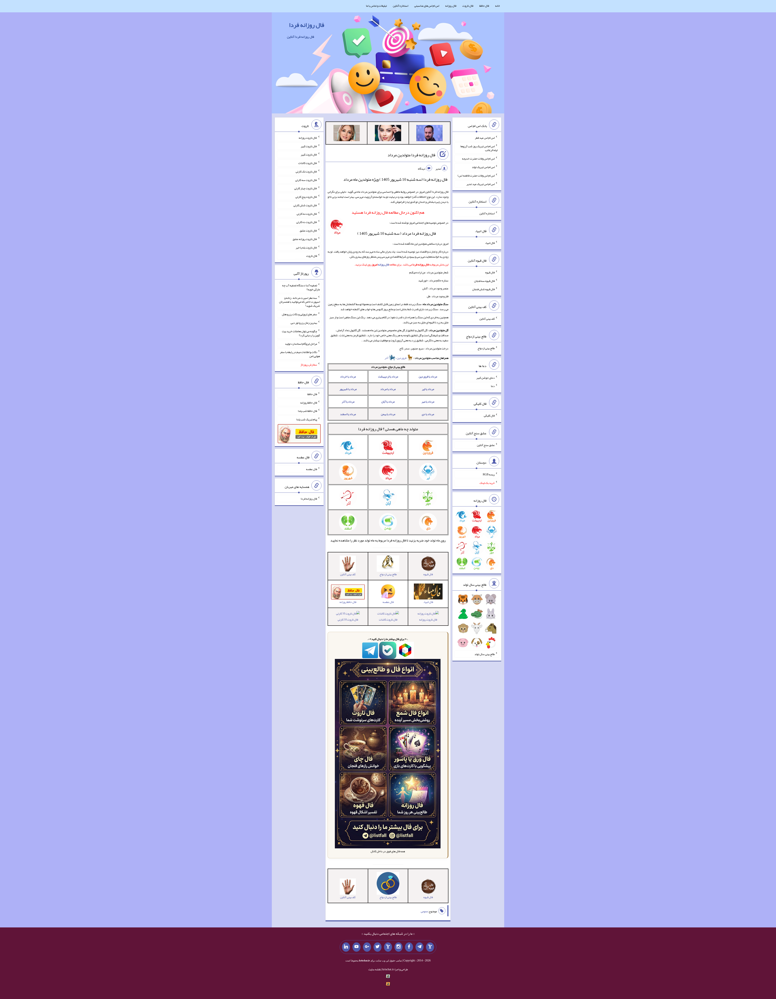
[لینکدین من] (346, 947)
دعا (493, 386)
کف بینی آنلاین (487, 318)
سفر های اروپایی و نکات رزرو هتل (299, 314)
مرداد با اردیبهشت (388, 376)
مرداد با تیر (428, 389)
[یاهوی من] (430, 947)
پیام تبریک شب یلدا (306, 419)
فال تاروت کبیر (309, 146)
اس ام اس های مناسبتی (426, 5)
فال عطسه (311, 469)
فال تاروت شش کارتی (305, 205)
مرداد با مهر (428, 401)
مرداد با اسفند (348, 414)
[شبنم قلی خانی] (346, 134)
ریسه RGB (489, 474)
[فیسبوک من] (409, 947)
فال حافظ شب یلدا (307, 411)
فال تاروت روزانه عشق (305, 239)
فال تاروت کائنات (388, 619)
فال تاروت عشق (308, 230)
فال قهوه (490, 272)
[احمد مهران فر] (429, 134)
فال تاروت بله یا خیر (306, 247)
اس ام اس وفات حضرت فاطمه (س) (476, 175)
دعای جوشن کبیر (485, 377)
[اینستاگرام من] (398, 947)
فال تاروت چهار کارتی (305, 188)
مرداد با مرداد (388, 389)
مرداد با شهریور (348, 389)
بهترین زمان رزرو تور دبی (304, 323)
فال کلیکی (489, 415)
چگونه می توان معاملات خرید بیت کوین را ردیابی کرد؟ (301, 333)
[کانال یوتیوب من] (356, 947)
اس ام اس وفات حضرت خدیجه (478, 158)
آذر (387, 358)
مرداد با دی (428, 414)
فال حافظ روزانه (308, 402)
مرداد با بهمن (388, 414)
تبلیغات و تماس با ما (376, 5)
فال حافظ (484, 5)
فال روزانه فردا (306, 25)
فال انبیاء (490, 243)
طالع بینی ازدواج (486, 348)
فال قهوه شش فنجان (483, 289)
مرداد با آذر (348, 401)
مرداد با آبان (388, 401)
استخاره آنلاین (400, 5)
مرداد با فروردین (428, 376)
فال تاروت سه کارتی (306, 180)
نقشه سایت (374, 969)
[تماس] (388, 947)
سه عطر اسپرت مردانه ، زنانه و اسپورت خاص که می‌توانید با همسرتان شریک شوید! (299, 302)
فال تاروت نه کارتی (307, 213)
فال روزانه (450, 5)
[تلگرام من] (419, 947)
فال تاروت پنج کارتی (306, 197)
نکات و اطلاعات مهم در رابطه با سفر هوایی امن (300, 354)
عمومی (424, 911)
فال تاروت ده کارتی (306, 222)
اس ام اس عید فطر (485, 138)
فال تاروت (467, 5)
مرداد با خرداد (348, 376)
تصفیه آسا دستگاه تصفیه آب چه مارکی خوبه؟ (301, 287)
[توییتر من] (377, 947)
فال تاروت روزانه (428, 619)
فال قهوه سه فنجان (484, 280)
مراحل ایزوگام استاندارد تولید (301, 343)
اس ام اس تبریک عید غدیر (480, 184)
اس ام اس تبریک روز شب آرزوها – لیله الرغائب (479, 148)
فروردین (402, 358)
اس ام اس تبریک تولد (483, 167)
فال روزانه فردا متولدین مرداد (411, 155)
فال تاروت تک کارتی (306, 171)
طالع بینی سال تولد (484, 654)
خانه (497, 5)
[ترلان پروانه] (388, 134)
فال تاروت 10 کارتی (348, 619)
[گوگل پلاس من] (367, 947)
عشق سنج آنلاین (486, 445)
